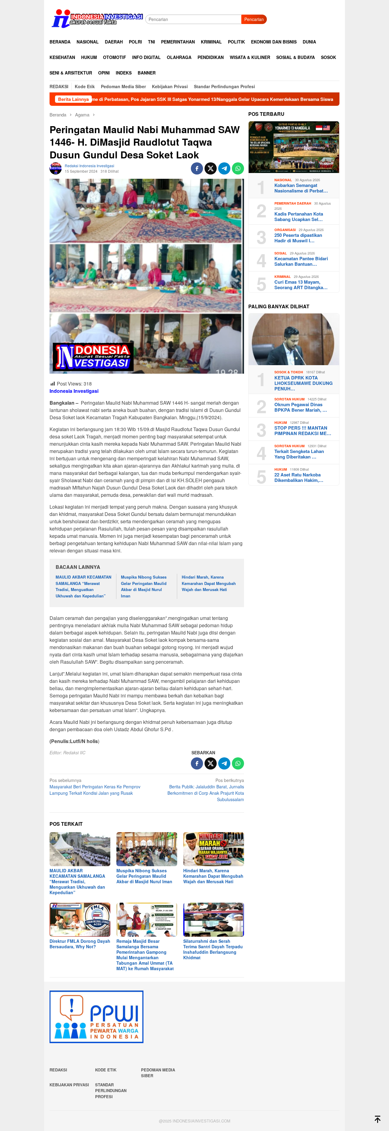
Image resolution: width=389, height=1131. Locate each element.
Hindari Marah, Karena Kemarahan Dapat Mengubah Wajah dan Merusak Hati (209, 583)
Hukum (280, 422)
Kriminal (282, 276)
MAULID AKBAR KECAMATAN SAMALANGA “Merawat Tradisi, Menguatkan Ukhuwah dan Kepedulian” (83, 586)
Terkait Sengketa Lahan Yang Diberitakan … (299, 453)
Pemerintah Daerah (292, 203)
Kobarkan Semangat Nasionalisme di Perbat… (301, 187)
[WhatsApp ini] (238, 168)
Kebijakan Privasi (69, 1085)
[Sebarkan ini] (197, 168)
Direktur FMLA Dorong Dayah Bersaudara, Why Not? (80, 943)
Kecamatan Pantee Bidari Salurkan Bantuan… (301, 261)
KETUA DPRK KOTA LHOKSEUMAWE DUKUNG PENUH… (303, 383)
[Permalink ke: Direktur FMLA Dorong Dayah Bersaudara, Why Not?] (80, 920)
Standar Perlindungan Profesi (110, 1090)
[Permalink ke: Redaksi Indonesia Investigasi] (56, 168)
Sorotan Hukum (289, 399)
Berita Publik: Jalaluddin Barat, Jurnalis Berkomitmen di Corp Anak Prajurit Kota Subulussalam (205, 789)
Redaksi (58, 1070)
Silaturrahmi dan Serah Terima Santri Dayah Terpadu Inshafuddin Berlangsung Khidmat (213, 949)
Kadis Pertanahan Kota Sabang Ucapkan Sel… (298, 216)
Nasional (283, 180)
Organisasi (285, 229)
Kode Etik (105, 1070)
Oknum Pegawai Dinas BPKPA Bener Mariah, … (300, 407)
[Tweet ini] (211, 168)
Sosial (280, 253)
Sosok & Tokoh (288, 372)
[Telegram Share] (224, 168)
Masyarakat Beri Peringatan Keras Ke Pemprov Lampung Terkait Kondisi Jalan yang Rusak (95, 786)
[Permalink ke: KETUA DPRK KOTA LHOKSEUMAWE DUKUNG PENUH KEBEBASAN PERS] (293, 339)
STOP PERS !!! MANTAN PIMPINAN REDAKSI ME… (302, 430)
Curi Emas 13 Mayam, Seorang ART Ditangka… (301, 284)
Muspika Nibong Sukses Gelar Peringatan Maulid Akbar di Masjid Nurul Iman (144, 586)
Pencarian (254, 19)
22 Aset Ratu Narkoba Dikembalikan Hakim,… (298, 477)
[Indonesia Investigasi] (97, 19)
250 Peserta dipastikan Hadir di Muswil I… (298, 237)
